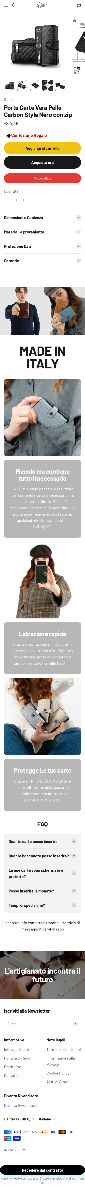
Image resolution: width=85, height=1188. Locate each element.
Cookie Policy (57, 1073)
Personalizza (42, 178)
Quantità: (12, 191)
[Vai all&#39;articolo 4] (47, 86)
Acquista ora (42, 162)
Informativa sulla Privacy (60, 1061)
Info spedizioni (16, 1049)
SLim (8, 99)
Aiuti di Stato (57, 1081)
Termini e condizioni (63, 1049)
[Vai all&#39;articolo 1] (9, 86)
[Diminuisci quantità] (9, 200)
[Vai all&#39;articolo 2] (22, 86)
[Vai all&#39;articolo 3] (34, 86)
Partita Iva (12, 1066)
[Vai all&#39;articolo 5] (60, 86)
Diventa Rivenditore (21, 1105)
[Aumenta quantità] (24, 200)
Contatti (11, 1075)
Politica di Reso (17, 1058)
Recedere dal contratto (42, 1170)
